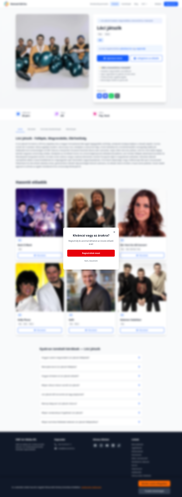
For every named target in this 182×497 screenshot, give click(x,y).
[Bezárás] (114, 232)
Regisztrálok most (91, 253)
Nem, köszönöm (91, 261)
